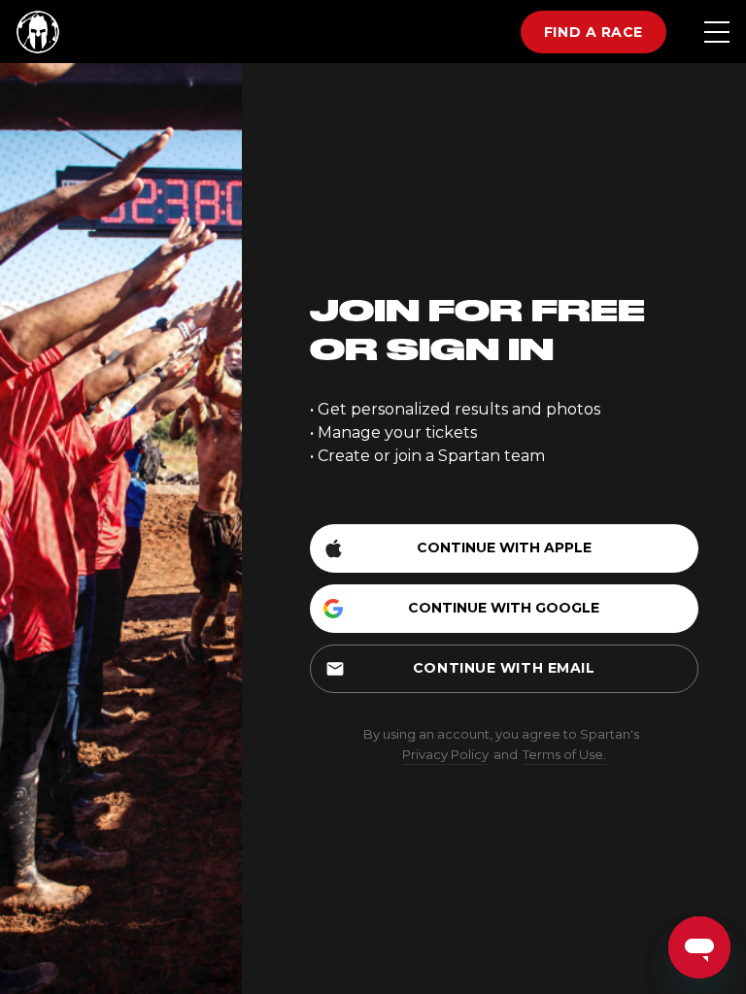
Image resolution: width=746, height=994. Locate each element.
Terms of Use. (564, 754)
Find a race (593, 32)
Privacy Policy (445, 754)
